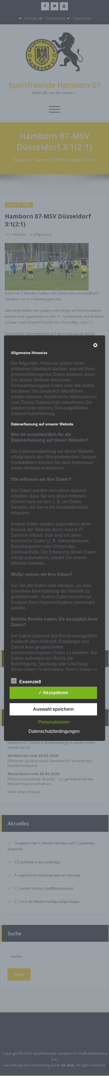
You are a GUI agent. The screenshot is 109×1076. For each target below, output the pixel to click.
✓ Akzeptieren (53, 692)
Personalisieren (54, 722)
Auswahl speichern (53, 709)
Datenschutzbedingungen (54, 731)
